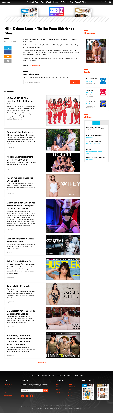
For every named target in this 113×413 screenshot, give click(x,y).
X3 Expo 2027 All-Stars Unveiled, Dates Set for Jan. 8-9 (20, 101)
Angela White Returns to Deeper (18, 287)
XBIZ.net (88, 117)
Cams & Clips (80, 2)
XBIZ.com (58, 384)
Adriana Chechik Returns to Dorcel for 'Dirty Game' (20, 158)
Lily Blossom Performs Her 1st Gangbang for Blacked (21, 312)
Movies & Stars (33, 2)
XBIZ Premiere (60, 393)
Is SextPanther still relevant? (94, 135)
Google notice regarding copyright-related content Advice (95, 128)
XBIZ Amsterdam (91, 79)
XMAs (70, 396)
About (6, 393)
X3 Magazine (89, 33)
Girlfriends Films (35, 66)
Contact (6, 390)
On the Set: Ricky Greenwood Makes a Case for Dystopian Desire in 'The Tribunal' (21, 205)
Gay (71, 2)
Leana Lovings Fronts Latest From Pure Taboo (20, 240)
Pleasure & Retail (60, 2)
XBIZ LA (70, 384)
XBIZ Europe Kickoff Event (93, 142)
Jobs (96, 123)
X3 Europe (89, 90)
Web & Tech (46, 2)
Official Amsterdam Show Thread (95, 157)
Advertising (7, 387)
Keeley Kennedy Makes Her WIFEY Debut (20, 179)
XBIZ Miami (71, 387)
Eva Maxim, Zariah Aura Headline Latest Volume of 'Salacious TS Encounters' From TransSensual (19, 340)
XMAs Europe (90, 101)
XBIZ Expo (71, 393)
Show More (42, 363)
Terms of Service (73, 408)
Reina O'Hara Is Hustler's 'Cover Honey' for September (21, 263)
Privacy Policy (8, 396)
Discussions (88, 123)
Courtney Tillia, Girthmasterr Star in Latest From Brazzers (20, 133)
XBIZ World (59, 390)
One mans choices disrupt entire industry (95, 149)
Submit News (8, 384)
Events (87, 72)
